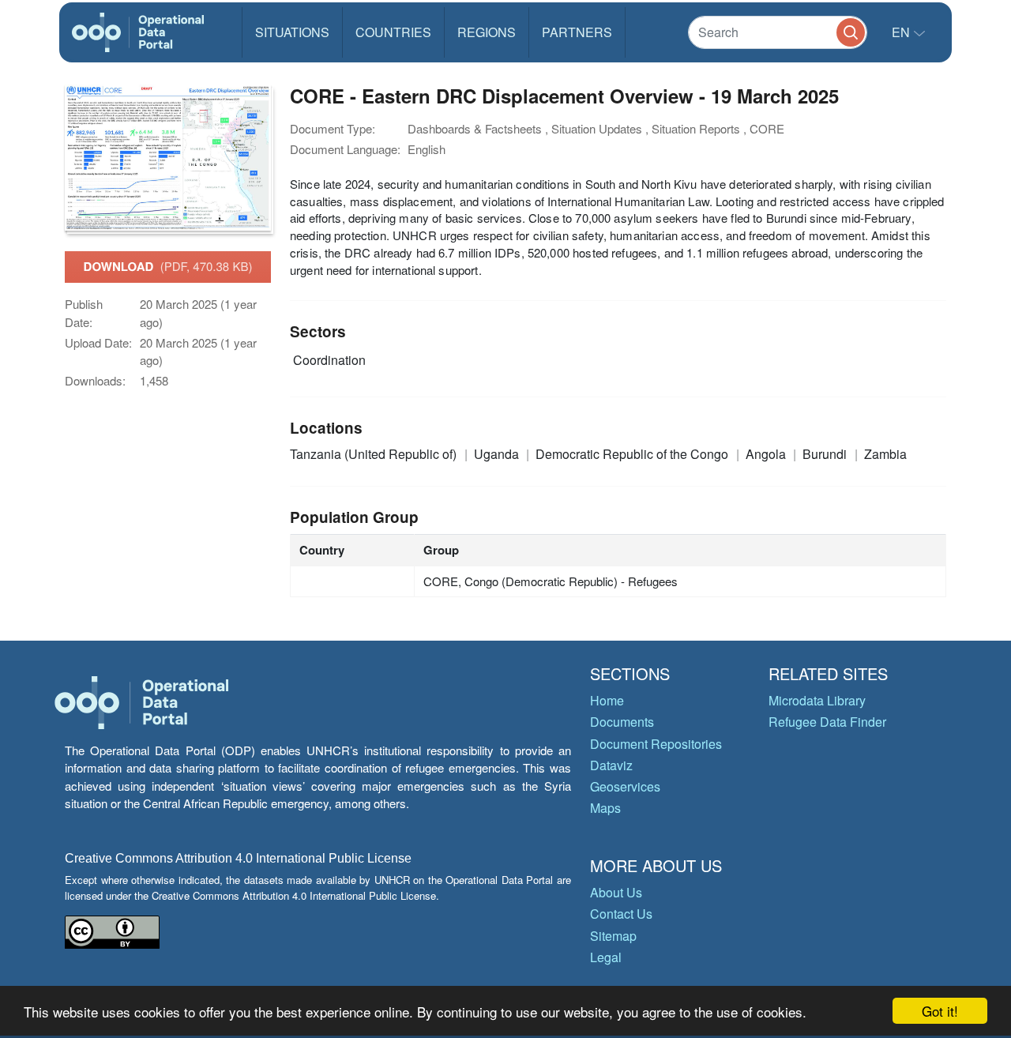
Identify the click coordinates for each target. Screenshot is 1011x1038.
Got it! (940, 1011)
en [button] (902, 32)
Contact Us (621, 913)
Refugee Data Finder (827, 722)
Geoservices (625, 786)
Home (607, 700)
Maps (605, 808)
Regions (486, 32)
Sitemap (613, 936)
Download (168, 266)
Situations (292, 32)
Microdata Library (817, 700)
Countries (393, 32)
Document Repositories (656, 744)
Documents (622, 722)
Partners (577, 32)
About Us (616, 892)
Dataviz (611, 765)
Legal (606, 957)
